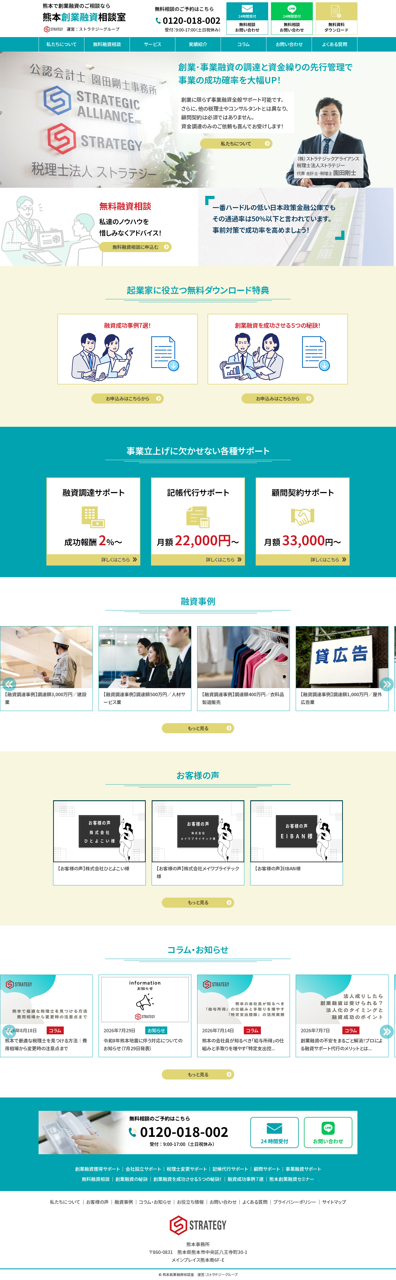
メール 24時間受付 (274, 1132)
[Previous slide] (9, 684)
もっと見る (198, 728)
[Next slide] (386, 684)
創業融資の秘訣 (131, 1178)
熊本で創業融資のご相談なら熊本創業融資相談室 (85, 18)
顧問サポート (267, 1168)
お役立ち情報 (190, 1201)
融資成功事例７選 (246, 1178)
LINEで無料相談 (328, 1132)
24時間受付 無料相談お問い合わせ (247, 18)
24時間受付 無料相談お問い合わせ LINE (292, 18)
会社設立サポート (143, 1168)
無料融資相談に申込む (135, 246)
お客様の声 (97, 1201)
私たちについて (61, 44)
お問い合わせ (289, 44)
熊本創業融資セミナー (291, 1178)
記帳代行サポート (230, 1168)
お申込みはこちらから (127, 398)
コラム (243, 44)
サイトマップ (334, 1201)
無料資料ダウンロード (336, 18)
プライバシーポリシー (294, 1201)
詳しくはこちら (115, 559)
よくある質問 (334, 44)
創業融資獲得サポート (97, 1168)
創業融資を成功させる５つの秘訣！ (187, 1178)
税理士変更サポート (187, 1168)
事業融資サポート (303, 1168)
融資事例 (124, 1201)
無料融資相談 (107, 44)
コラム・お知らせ (155, 1201)
